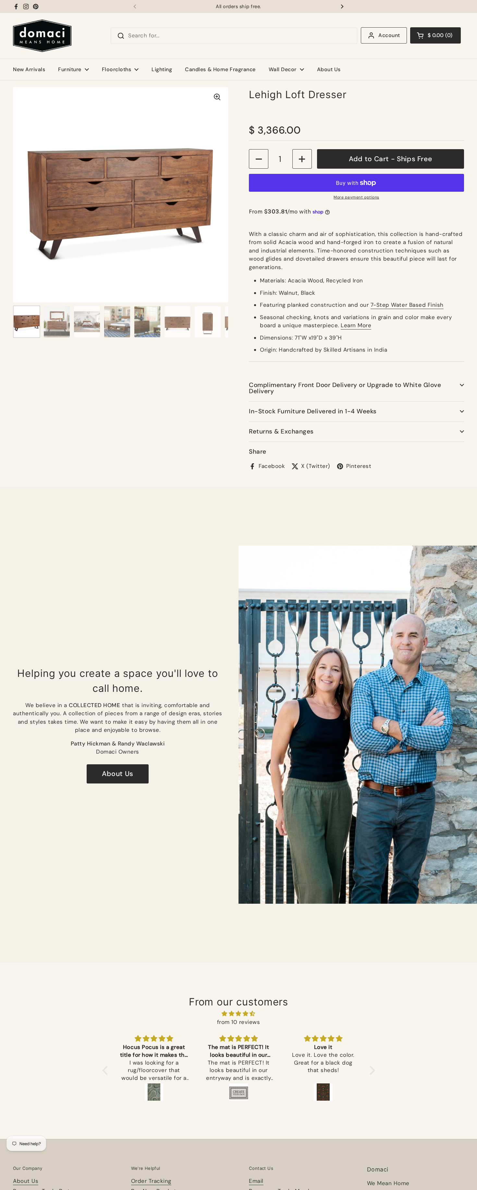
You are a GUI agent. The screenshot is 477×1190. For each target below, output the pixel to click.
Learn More (356, 325)
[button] (435, 35)
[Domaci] (42, 35)
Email (256, 1180)
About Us (117, 773)
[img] (239, 1013)
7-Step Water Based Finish (407, 304)
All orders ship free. (238, 6)
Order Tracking (151, 1180)
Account (389, 35)
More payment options (356, 197)
